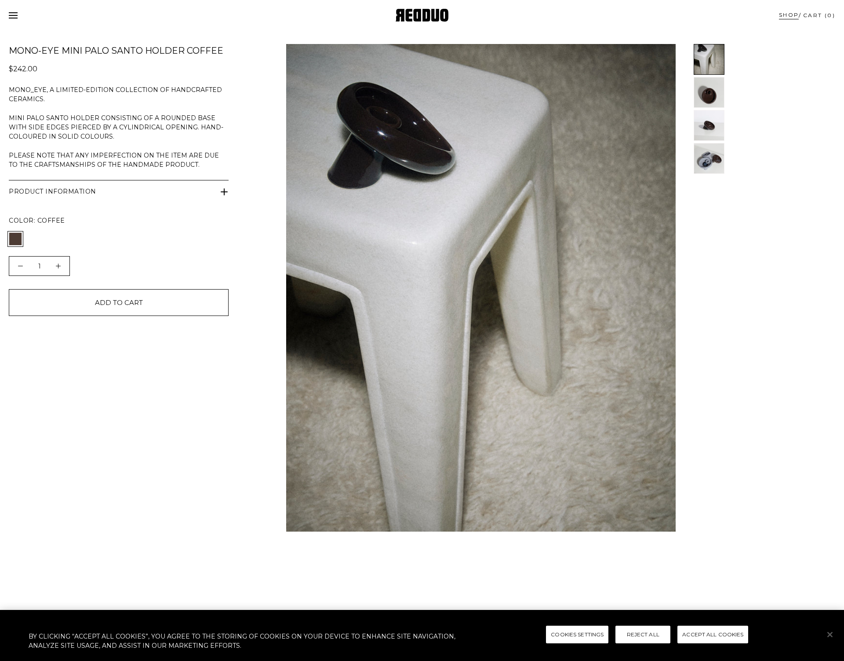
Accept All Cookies (712, 634)
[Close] (830, 634)
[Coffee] (15, 239)
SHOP (789, 14)
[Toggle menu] (13, 15)
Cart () (819, 15)
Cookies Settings (577, 634)
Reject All (643, 634)
